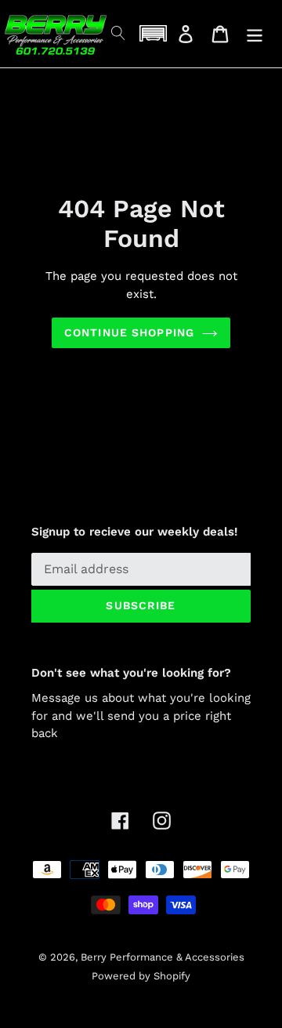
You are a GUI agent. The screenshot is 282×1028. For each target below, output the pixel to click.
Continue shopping (129, 332)
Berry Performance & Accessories (162, 957)
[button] (152, 33)
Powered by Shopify (141, 976)
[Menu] (254, 34)
